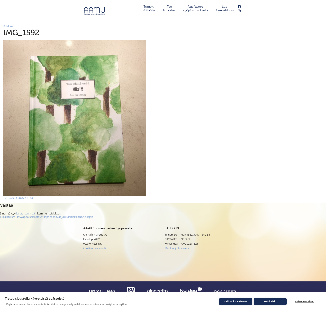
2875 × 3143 (25, 198)
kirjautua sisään (26, 213)
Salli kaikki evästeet (235, 301)
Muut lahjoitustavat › (177, 248)
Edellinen (9, 26)
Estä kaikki (270, 301)
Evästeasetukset (304, 301)
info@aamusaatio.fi (94, 248)
